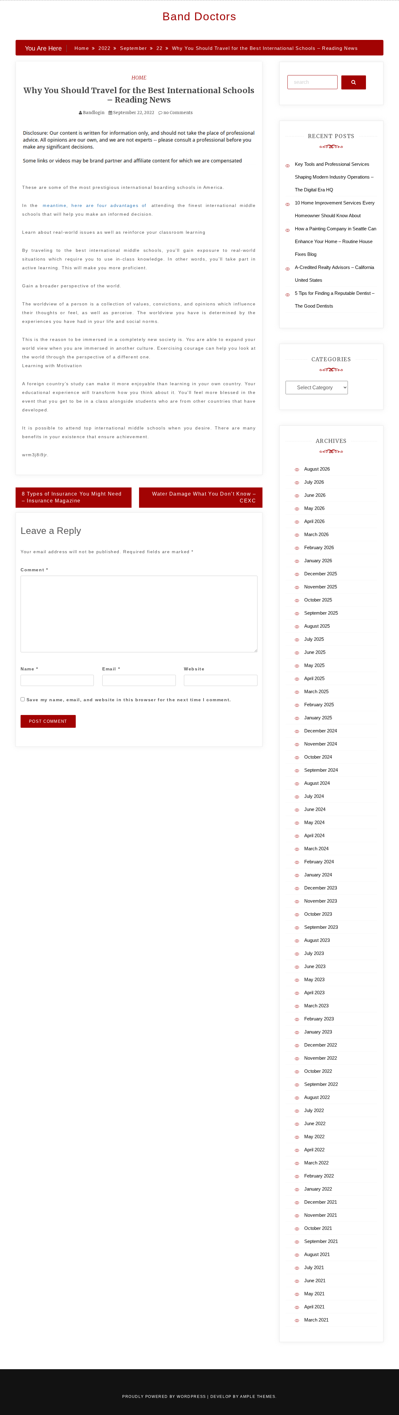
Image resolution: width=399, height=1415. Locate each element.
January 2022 (318, 1189)
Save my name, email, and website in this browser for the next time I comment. (128, 699)
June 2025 (314, 652)
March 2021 (316, 1319)
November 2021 (320, 1215)
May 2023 (314, 979)
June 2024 (314, 809)
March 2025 (316, 691)
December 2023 (320, 887)
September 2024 (321, 770)
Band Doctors (199, 16)
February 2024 (319, 861)
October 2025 (318, 599)
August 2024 (317, 783)
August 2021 (317, 1254)
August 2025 (317, 626)
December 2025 (320, 573)
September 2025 (321, 613)
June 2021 (314, 1280)
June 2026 (314, 495)
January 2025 (318, 717)
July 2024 (314, 796)
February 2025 (319, 704)
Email (111, 668)
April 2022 (314, 1149)
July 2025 (314, 639)
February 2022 (319, 1175)
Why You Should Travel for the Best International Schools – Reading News (138, 95)
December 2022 (320, 1045)
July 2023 (314, 953)
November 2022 (320, 1058)
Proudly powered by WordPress (164, 1396)
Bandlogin (93, 112)
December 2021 (320, 1202)
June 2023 (314, 966)
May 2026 (314, 508)
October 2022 (318, 1071)
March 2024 (316, 848)
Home (139, 77)
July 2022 (314, 1110)
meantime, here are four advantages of (95, 205)
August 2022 (317, 1097)
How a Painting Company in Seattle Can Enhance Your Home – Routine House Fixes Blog (335, 241)
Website (194, 668)
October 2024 (318, 757)
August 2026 (317, 469)
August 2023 (317, 940)
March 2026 (316, 534)
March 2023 (316, 1005)
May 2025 (314, 665)
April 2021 (314, 1306)
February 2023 (319, 1018)
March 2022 (316, 1162)
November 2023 (320, 901)
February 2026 (319, 547)
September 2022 (321, 1084)
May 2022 (314, 1136)
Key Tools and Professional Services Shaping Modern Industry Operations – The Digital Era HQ (334, 176)
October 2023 (318, 914)
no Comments (177, 112)
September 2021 (321, 1241)
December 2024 (320, 730)
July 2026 (314, 482)
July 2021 (314, 1267)
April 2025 (314, 678)
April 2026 (314, 521)
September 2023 (321, 927)
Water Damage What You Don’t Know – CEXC (204, 497)
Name (29, 668)
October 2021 (318, 1228)
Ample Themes (257, 1396)
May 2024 (314, 822)
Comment (34, 569)
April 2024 (314, 835)
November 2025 (320, 586)
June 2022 (314, 1123)
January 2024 (318, 874)
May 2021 (314, 1293)
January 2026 (318, 560)
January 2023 (318, 1031)
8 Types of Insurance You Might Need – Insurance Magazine (72, 497)
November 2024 (320, 743)
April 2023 (314, 992)
